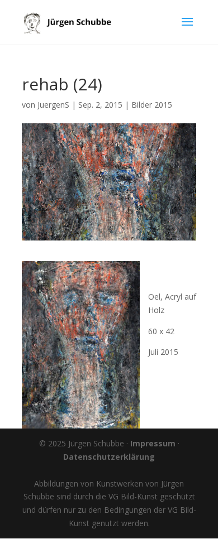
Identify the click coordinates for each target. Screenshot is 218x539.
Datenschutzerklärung (109, 456)
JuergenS (53, 104)
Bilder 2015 (151, 104)
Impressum (153, 443)
